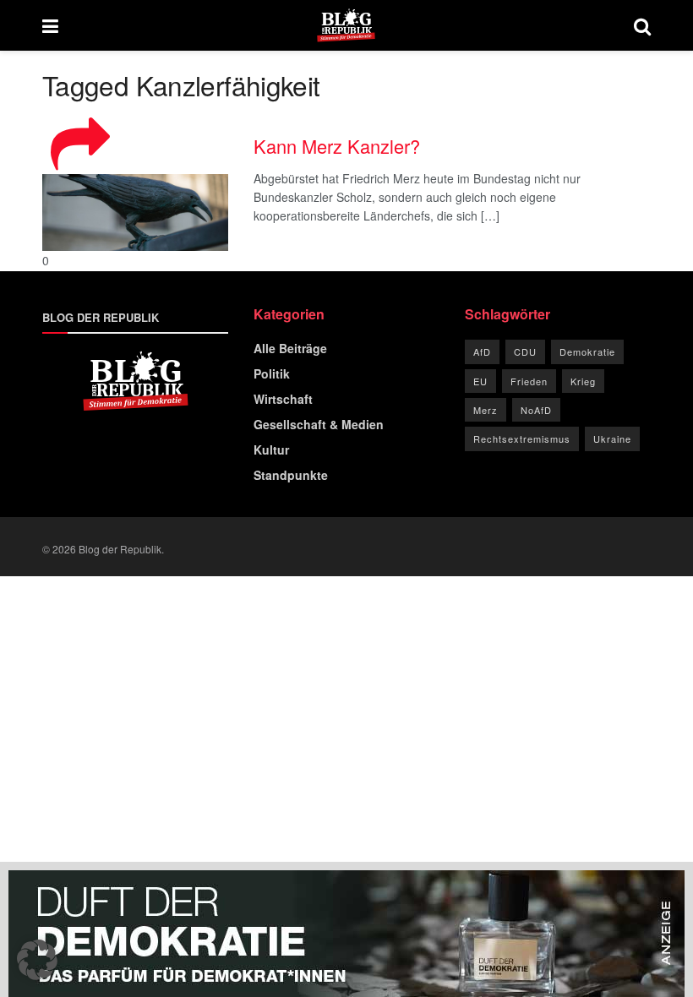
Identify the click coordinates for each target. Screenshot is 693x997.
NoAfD (536, 410)
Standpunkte (291, 474)
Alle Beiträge (290, 348)
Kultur (271, 449)
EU (480, 381)
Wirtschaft (283, 398)
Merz (485, 410)
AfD (482, 351)
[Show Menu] (50, 25)
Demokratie (587, 351)
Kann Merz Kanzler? (337, 146)
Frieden (529, 381)
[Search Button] (642, 25)
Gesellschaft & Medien (319, 424)
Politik (272, 373)
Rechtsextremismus (521, 438)
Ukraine (612, 438)
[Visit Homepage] (346, 25)
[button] (37, 960)
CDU (525, 351)
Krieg (583, 381)
